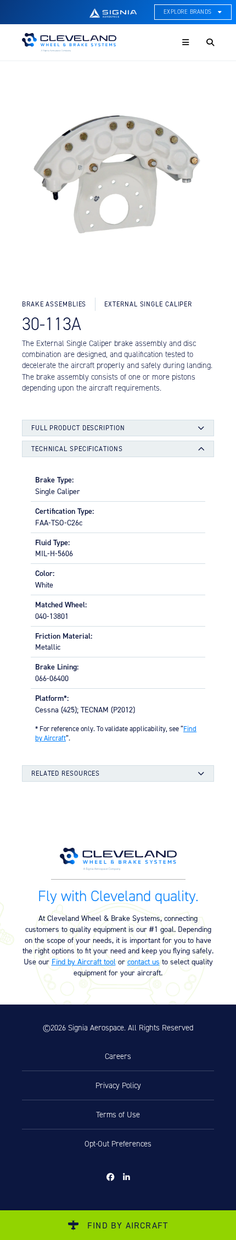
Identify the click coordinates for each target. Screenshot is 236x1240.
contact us (143, 961)
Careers (118, 1056)
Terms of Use (118, 1115)
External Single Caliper (148, 304)
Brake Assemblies (54, 304)
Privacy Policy (118, 1085)
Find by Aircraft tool (84, 961)
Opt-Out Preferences (118, 1144)
